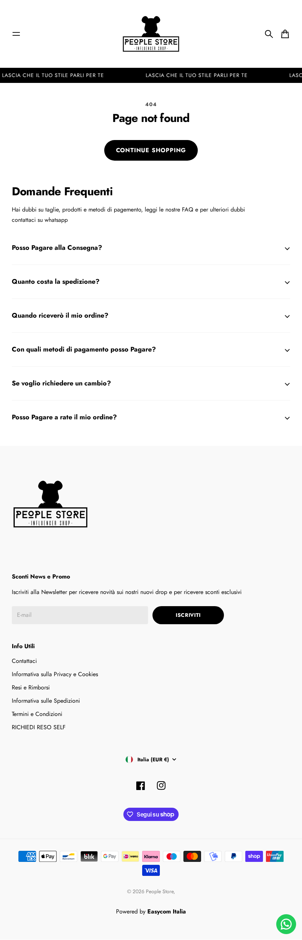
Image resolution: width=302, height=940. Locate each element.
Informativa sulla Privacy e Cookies (55, 674)
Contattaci (24, 661)
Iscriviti (188, 615)
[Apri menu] (16, 34)
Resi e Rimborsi (31, 687)
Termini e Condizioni (37, 714)
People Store (159, 891)
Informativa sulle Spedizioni (46, 700)
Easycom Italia (166, 911)
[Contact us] (286, 924)
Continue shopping (151, 150)
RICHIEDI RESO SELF (39, 727)
